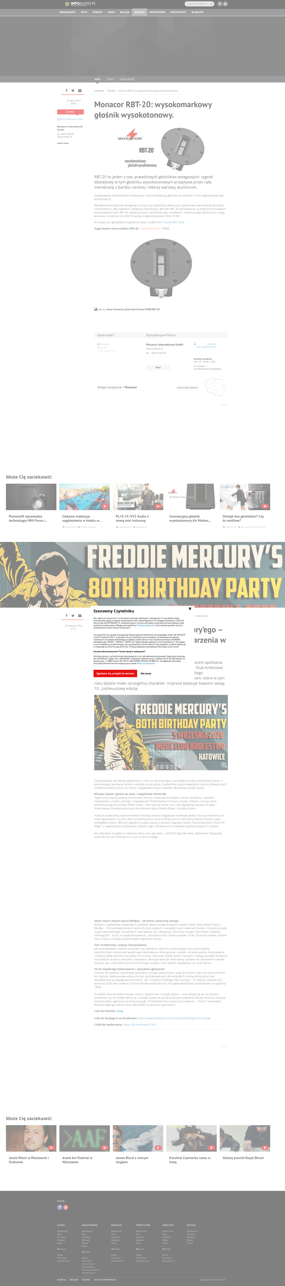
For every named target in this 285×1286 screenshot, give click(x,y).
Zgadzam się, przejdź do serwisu (115, 673)
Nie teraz (146, 673)
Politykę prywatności (146, 625)
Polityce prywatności (146, 663)
